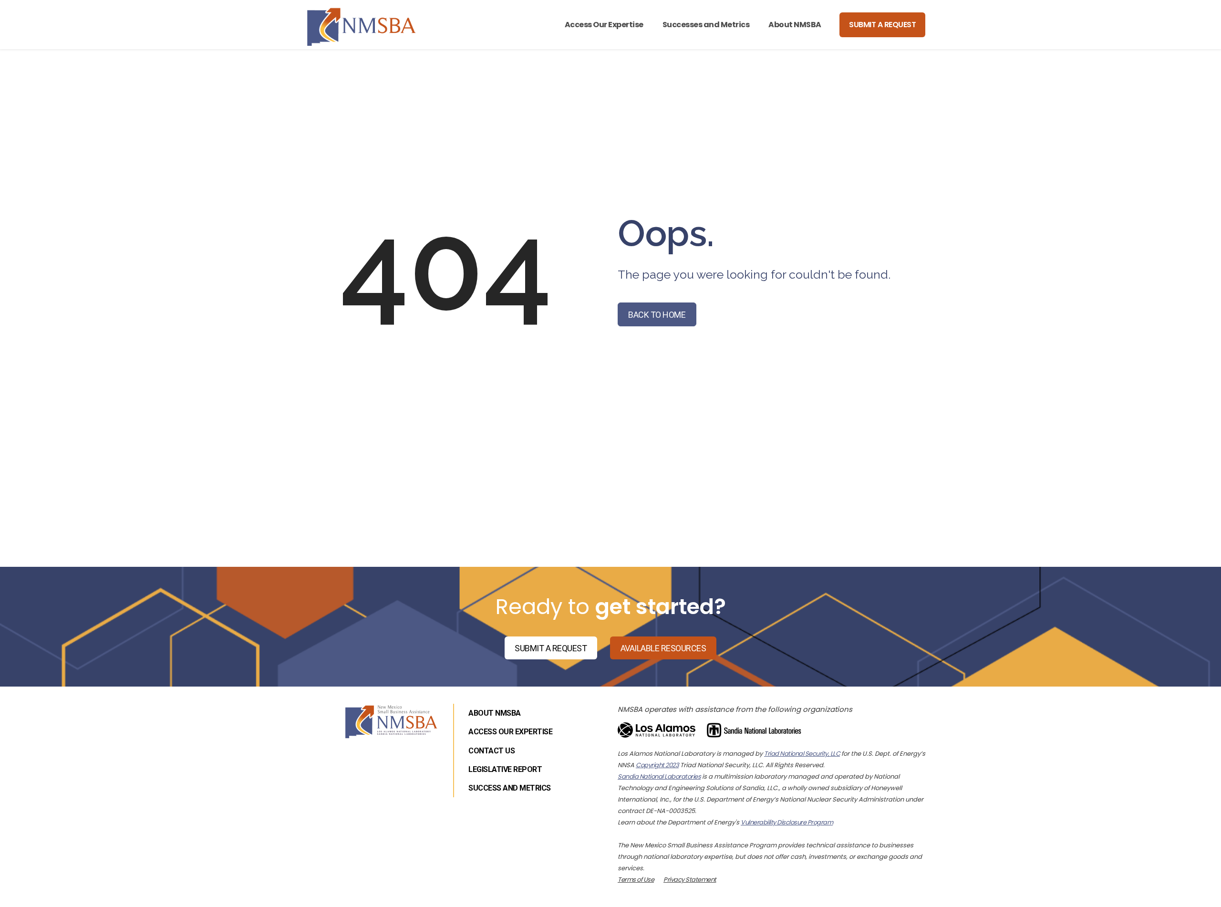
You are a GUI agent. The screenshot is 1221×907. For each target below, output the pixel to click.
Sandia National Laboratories (659, 776)
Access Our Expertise (604, 24)
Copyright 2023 (657, 765)
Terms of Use (636, 879)
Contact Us (491, 750)
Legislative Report (505, 769)
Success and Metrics (509, 787)
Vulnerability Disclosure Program (787, 822)
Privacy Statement (689, 879)
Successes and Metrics (706, 24)
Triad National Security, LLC (802, 753)
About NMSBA (794, 24)
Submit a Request (882, 24)
